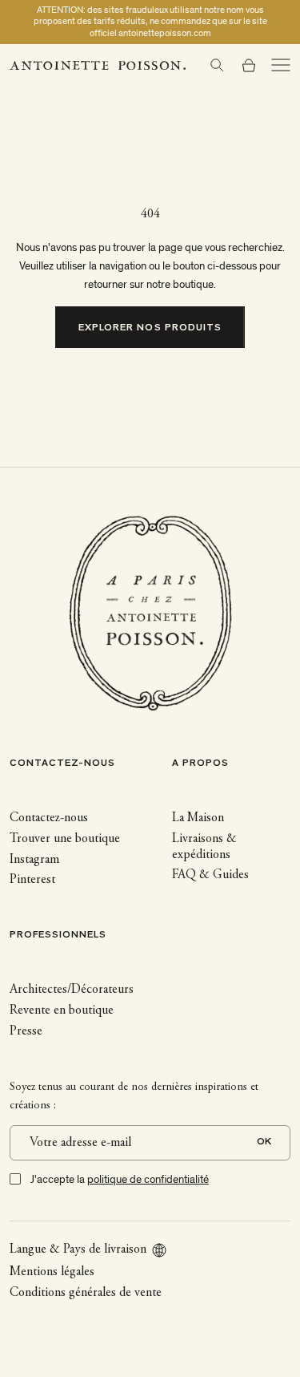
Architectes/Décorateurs (72, 989)
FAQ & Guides (210, 875)
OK (264, 1142)
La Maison (198, 818)
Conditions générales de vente (86, 1292)
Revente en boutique (62, 1010)
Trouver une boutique (65, 838)
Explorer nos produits (150, 328)
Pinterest (32, 879)
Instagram (34, 859)
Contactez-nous (49, 818)
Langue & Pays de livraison (78, 1249)
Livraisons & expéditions (204, 846)
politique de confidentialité (148, 1179)
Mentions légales (52, 1272)
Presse (26, 1031)
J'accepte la (119, 1179)
